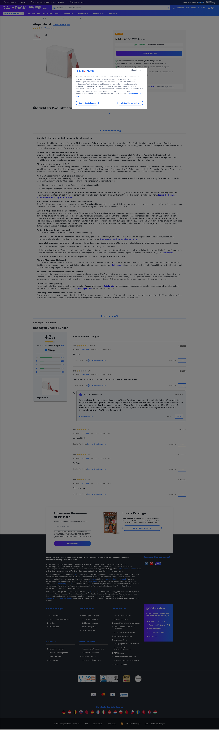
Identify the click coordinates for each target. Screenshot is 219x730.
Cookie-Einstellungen (87, 103)
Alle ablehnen (136, 70)
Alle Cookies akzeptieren (130, 103)
